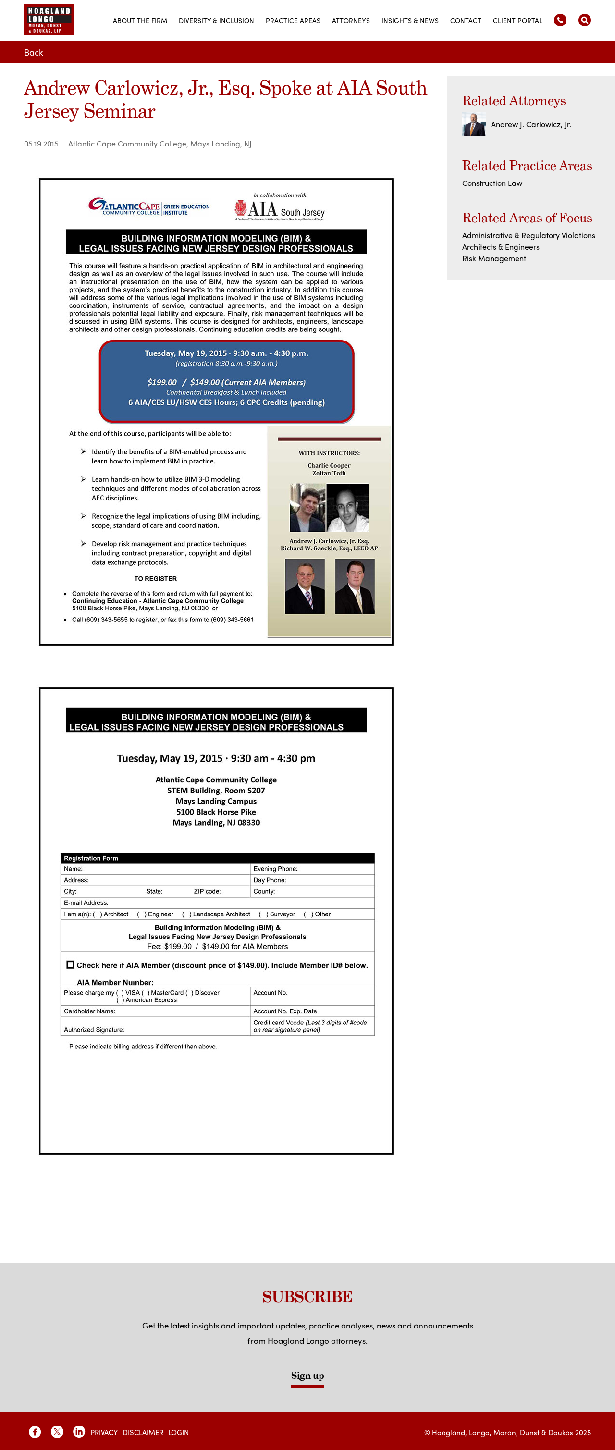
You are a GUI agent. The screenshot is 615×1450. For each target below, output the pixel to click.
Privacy (104, 1432)
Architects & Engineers (501, 246)
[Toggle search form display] (584, 20)
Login (178, 1432)
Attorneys (351, 20)
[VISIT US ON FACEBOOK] (35, 1432)
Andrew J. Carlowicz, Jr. (531, 124)
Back (33, 52)
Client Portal (517, 20)
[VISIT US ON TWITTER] (57, 1432)
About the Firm (140, 20)
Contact (465, 20)
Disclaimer (143, 1432)
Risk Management (494, 258)
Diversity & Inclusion (216, 20)
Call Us (560, 20)
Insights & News (410, 20)
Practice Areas (293, 20)
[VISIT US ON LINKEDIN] (79, 1432)
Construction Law (492, 182)
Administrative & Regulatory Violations (528, 235)
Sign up (307, 1375)
